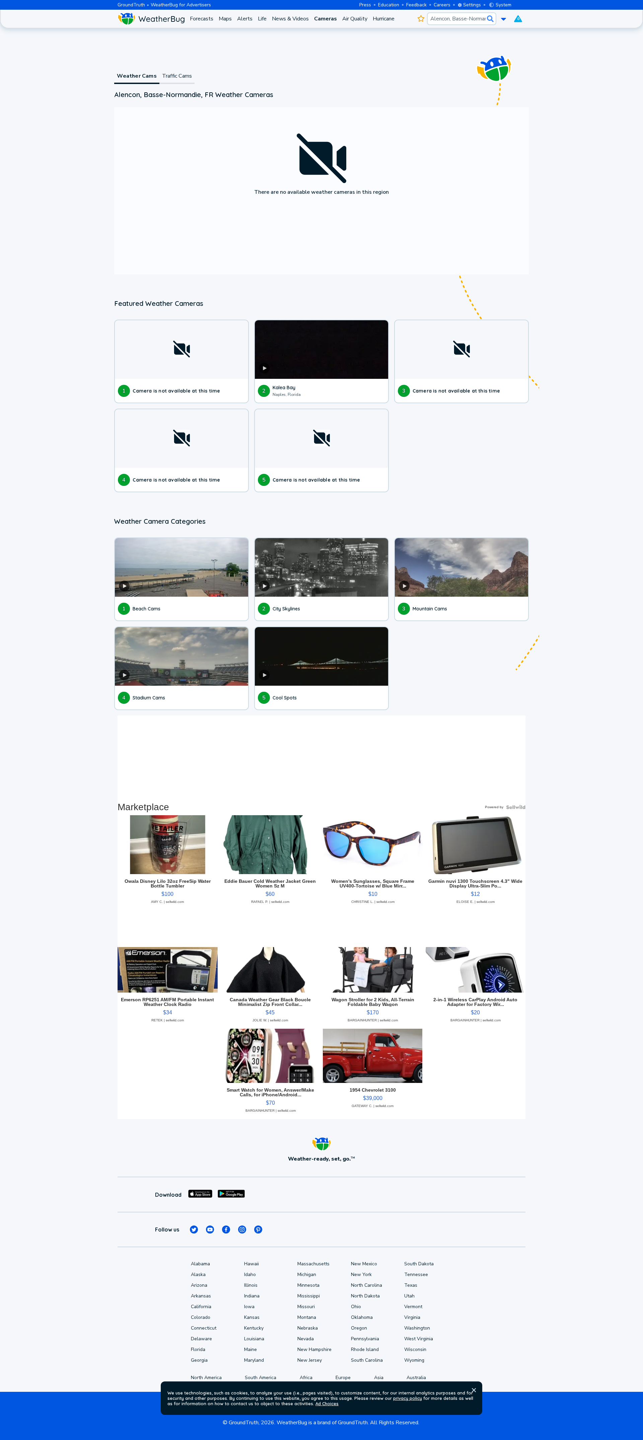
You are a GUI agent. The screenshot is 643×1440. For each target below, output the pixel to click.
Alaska (198, 1274)
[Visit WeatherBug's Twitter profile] (194, 1229)
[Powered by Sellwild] (515, 807)
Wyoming (414, 1360)
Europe (343, 1377)
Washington (417, 1328)
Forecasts (201, 18)
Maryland (254, 1360)
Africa (306, 1377)
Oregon (359, 1328)
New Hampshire (314, 1349)
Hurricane (384, 18)
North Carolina (366, 1285)
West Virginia (418, 1339)
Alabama (200, 1264)
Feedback (416, 5)
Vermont (413, 1306)
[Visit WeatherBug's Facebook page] (226, 1229)
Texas (410, 1285)
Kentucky (254, 1328)
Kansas (252, 1317)
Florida (198, 1349)
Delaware (201, 1339)
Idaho (250, 1274)
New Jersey (309, 1360)
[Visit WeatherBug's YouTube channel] (210, 1229)
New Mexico (364, 1264)
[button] (474, 1390)
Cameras (325, 18)
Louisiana (254, 1339)
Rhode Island (365, 1349)
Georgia (199, 1360)
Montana (306, 1317)
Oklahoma (362, 1317)
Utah (409, 1296)
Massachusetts (313, 1264)
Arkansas (201, 1296)
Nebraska (307, 1328)
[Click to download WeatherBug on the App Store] (200, 1195)
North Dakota (365, 1296)
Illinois (251, 1285)
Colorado (200, 1317)
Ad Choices (327, 1403)
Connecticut (203, 1328)
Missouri (306, 1306)
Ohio (356, 1306)
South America (260, 1377)
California (201, 1306)
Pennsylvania (365, 1339)
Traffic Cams (177, 76)
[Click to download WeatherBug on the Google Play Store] (231, 1195)
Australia (416, 1377)
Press (365, 5)
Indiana (252, 1296)
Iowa (249, 1306)
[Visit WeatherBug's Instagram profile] (242, 1229)
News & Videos (290, 18)
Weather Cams (136, 76)
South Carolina (367, 1360)
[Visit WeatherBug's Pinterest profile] (258, 1229)
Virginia (412, 1317)
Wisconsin (415, 1349)
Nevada (305, 1339)
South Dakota (419, 1264)
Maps (225, 18)
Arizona (199, 1285)
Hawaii (251, 1264)
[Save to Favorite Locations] (421, 18)
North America (206, 1377)
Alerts (245, 18)
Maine (250, 1349)
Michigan (306, 1274)
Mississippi (308, 1296)
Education (388, 5)
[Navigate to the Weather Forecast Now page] (151, 18)
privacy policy (407, 1398)
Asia (378, 1377)
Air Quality (354, 18)
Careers (442, 5)
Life (262, 18)
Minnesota (308, 1285)
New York (361, 1274)
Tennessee (416, 1274)
